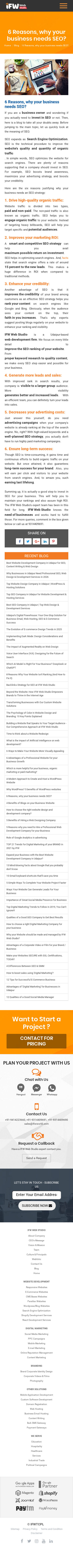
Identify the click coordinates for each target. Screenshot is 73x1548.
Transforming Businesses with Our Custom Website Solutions (33, 704)
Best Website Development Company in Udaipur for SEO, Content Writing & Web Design (36, 564)
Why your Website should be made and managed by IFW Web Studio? (36, 936)
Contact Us (36, 1264)
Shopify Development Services (36, 1315)
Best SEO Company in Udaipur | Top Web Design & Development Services (32, 606)
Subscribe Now (35, 1206)
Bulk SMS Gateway (36, 1423)
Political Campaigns (36, 1465)
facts (65, 258)
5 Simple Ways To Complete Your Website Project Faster (36, 882)
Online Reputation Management (37, 1352)
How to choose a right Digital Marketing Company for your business (34, 926)
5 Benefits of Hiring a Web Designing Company (31, 820)
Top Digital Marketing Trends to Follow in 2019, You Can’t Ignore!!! (36, 908)
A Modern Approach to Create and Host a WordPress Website (34, 780)
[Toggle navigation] (63, 5)
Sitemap (15, 1529)
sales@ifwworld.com (36, 1123)
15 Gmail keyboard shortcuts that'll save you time (32, 875)
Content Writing (37, 1418)
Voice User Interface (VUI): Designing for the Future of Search (34, 655)
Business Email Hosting (36, 1413)
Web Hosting (36, 1409)
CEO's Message (36, 1240)
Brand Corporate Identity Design (36, 1371)
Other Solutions (36, 1389)
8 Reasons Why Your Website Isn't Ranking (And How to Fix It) (35, 676)
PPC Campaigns (36, 1338)
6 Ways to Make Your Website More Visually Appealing (35, 751)
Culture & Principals (36, 1254)
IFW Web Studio (36, 1230)
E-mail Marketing (36, 1348)
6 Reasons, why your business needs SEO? (29, 796)
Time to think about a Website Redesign (27, 733)
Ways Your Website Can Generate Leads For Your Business (32, 891)
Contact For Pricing (36, 1041)
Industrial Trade (37, 1460)
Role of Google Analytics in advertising (26, 837)
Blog (16, 45)
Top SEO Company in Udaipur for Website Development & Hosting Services (36, 596)
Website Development (36, 1281)
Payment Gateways (36, 1427)
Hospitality (36, 1446)
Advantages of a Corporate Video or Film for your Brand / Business (36, 947)
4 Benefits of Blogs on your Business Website (30, 803)
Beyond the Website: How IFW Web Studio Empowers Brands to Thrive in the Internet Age (34, 693)
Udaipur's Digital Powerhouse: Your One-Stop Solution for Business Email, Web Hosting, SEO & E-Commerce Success (36, 619)
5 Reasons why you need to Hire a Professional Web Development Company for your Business (33, 829)
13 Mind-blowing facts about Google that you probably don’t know (34, 867)
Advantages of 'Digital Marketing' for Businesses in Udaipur (33, 988)
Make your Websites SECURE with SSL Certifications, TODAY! (34, 957)
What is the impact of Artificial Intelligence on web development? (32, 742)
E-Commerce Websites (36, 1292)
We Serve (36, 1436)
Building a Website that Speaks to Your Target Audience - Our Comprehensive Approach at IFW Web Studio (36, 725)
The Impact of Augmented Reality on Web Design (32, 646)
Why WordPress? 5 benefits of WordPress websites (33, 789)
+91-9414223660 (15, 1119)
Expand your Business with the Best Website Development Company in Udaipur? (29, 856)
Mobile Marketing (36, 1343)
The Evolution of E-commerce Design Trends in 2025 (34, 629)
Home (7, 45)
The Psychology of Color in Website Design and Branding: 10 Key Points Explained (31, 714)
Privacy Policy (30, 1529)
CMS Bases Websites (36, 1296)
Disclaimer (36, 1533)
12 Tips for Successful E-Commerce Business (30, 979)
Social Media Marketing (36, 1334)
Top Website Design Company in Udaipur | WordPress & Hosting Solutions (35, 585)
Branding (36, 1366)
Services (36, 1455)
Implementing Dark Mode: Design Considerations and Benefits (34, 638)
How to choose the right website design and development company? (29, 811)
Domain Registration (36, 1404)
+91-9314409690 (58, 1119)
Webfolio (36, 1259)
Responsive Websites (36, 1287)
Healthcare (36, 1451)
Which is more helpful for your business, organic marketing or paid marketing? (31, 770)
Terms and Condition (52, 1529)
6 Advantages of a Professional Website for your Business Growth (31, 760)
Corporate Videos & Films (36, 1376)
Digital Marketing (37, 1328)
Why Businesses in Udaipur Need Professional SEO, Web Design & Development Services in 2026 (36, 575)
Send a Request (36, 1158)
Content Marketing (36, 1357)
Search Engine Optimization (36, 1310)
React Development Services (36, 1320)
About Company (36, 1236)
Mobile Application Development (36, 1395)
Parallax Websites (37, 1301)
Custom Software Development (36, 1399)
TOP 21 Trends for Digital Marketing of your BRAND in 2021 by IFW (34, 846)
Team (36, 1250)
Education (36, 1441)
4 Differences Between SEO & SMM (25, 966)
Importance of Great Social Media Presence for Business (36, 900)
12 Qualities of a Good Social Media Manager (30, 997)
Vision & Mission (36, 1245)
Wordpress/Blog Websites (37, 1306)
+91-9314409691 (36, 1119)
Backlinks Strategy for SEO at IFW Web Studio (30, 685)
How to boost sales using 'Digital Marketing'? (30, 973)
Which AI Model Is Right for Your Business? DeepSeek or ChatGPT (36, 666)
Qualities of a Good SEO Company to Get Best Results (34, 917)
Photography (36, 1381)
